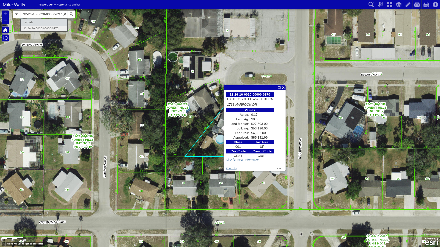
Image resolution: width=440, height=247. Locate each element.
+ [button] (5, 13)
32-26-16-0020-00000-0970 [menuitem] (40, 28)
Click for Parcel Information (242, 159)
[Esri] (431, 242)
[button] (3, 243)
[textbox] (44, 14)
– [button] (5, 20)
